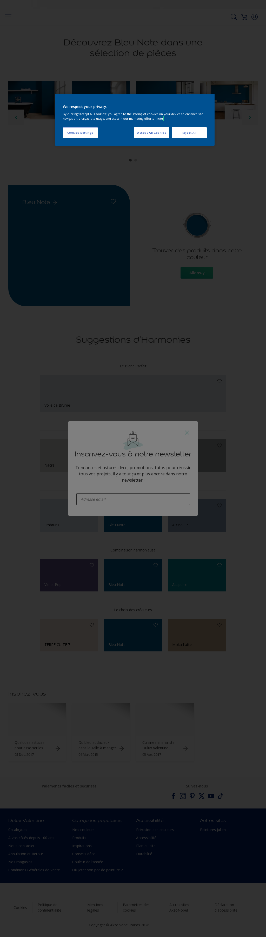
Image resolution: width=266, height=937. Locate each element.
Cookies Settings (80, 132)
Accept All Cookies (151, 132)
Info (160, 118)
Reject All (189, 132)
